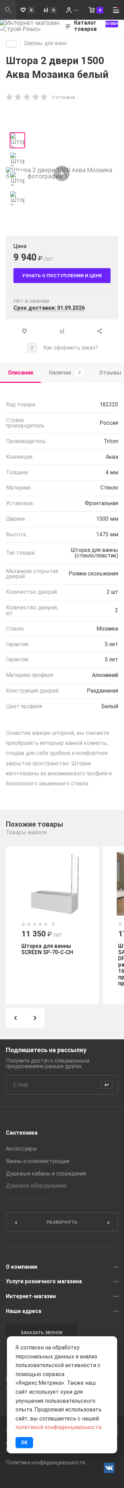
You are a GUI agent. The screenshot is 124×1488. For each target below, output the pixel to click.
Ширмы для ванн (45, 43)
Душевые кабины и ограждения (46, 1174)
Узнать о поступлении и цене (62, 275)
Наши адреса (23, 1311)
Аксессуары (21, 1149)
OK (24, 1442)
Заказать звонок (42, 1332)
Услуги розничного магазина (44, 1281)
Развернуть (62, 1222)
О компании (21, 1267)
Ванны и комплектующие (38, 1161)
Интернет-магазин (31, 1296)
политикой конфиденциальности (58, 1427)
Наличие (65, 372)
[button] (15, 1018)
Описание (20, 372)
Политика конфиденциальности (45, 1462)
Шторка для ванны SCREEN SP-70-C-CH (47, 949)
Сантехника (22, 1133)
